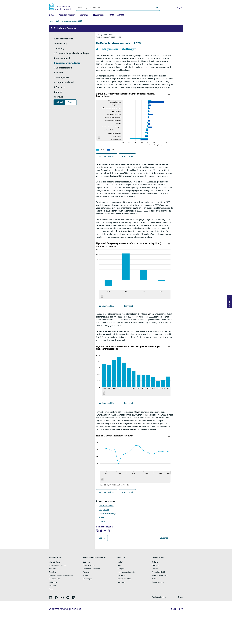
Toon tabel (128, 157)
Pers (119, 565)
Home (51, 21)
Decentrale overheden (91, 569)
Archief (154, 579)
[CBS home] (60, 6)
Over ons (120, 15)
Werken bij (121, 575)
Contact (120, 562)
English (180, 8)
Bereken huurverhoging (57, 565)
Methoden (52, 586)
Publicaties (53, 582)
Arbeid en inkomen (67, 15)
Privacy (85, 575)
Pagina (70, 102)
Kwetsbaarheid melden (160, 575)
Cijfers (51, 15)
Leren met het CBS (124, 579)
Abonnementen (158, 582)
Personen (86, 572)
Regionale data (54, 579)
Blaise (51, 589)
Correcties (121, 582)
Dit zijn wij (121, 569)
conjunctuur (104, 510)
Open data (52, 569)
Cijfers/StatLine (54, 562)
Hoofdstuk (59, 102)
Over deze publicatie (63, 39)
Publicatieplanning (159, 597)
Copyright (155, 565)
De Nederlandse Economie (63, 28)
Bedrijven (86, 562)
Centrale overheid (89, 565)
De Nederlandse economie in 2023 (69, 21)
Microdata (52, 572)
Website (155, 562)
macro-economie (106, 506)
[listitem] (97, 530)
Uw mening (230, 302)
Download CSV (108, 157)
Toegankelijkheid (158, 572)
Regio (111, 15)
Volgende (165, 538)
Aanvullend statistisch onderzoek (61, 575)
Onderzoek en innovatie (126, 572)
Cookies (155, 569)
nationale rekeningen (108, 514)
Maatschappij (98, 15)
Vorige (103, 538)
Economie (84, 15)
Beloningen (87, 579)
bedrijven (103, 521)
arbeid (101, 518)
